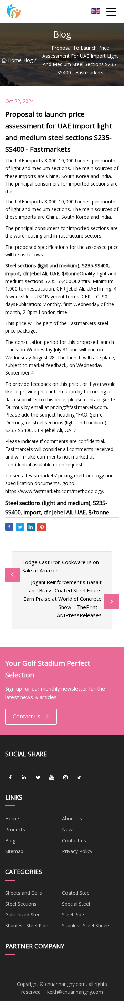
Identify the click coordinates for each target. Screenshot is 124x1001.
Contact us (26, 716)
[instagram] (65, 777)
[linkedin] (24, 777)
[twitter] (38, 777)
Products (15, 829)
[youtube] (51, 777)
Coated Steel (76, 892)
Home (13, 60)
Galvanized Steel (23, 914)
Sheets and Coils (23, 892)
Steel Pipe (73, 914)
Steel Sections (21, 903)
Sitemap (14, 851)
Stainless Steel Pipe (26, 925)
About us (72, 818)
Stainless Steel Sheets (86, 925)
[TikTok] (79, 777)
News (68, 829)
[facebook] (10, 777)
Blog (27, 60)
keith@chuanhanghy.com (75, 992)
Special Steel (76, 903)
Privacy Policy (77, 851)
